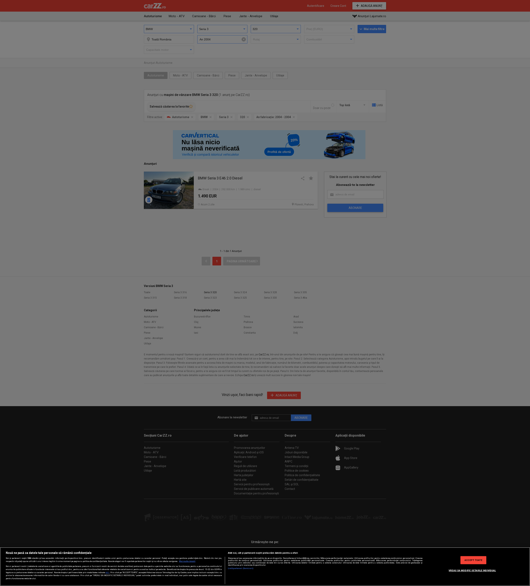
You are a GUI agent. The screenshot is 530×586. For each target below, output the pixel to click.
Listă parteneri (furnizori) (240, 568)
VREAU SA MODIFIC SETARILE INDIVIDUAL (472, 570)
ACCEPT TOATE (473, 559)
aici (107, 572)
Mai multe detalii (187, 561)
